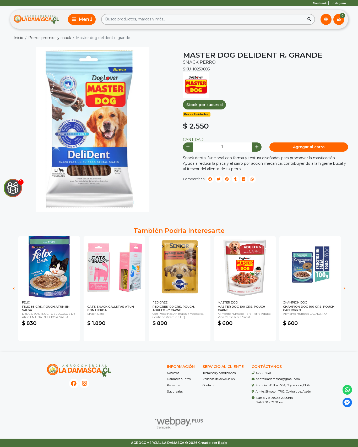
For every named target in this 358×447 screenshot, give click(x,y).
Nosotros (173, 373)
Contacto (209, 385)
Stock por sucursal (204, 104)
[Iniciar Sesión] (326, 19)
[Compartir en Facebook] (210, 179)
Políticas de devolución (219, 379)
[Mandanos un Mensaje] (347, 402)
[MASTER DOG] (196, 84)
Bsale (222, 443)
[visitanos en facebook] (74, 383)
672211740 (263, 373)
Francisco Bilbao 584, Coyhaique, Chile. (283, 385)
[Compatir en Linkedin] (243, 179)
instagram (339, 3)
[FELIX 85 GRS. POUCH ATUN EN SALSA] (49, 267)
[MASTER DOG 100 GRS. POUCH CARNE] (245, 267)
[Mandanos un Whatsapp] (347, 390)
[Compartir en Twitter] (218, 179)
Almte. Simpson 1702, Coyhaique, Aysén (283, 391)
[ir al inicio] (79, 370)
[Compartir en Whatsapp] (252, 179)
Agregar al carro (309, 147)
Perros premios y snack (49, 37)
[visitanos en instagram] (84, 383)
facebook (320, 3)
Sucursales (175, 391)
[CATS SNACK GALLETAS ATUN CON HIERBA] (114, 267)
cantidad (193, 139)
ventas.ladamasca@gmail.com (278, 379)
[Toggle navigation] (82, 19)
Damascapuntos (179, 379)
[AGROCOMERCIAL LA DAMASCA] (36, 19)
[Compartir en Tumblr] (235, 179)
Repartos (173, 385)
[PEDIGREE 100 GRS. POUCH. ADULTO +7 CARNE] (179, 267)
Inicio (18, 37)
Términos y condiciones (219, 373)
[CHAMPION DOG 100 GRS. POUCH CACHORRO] (310, 267)
